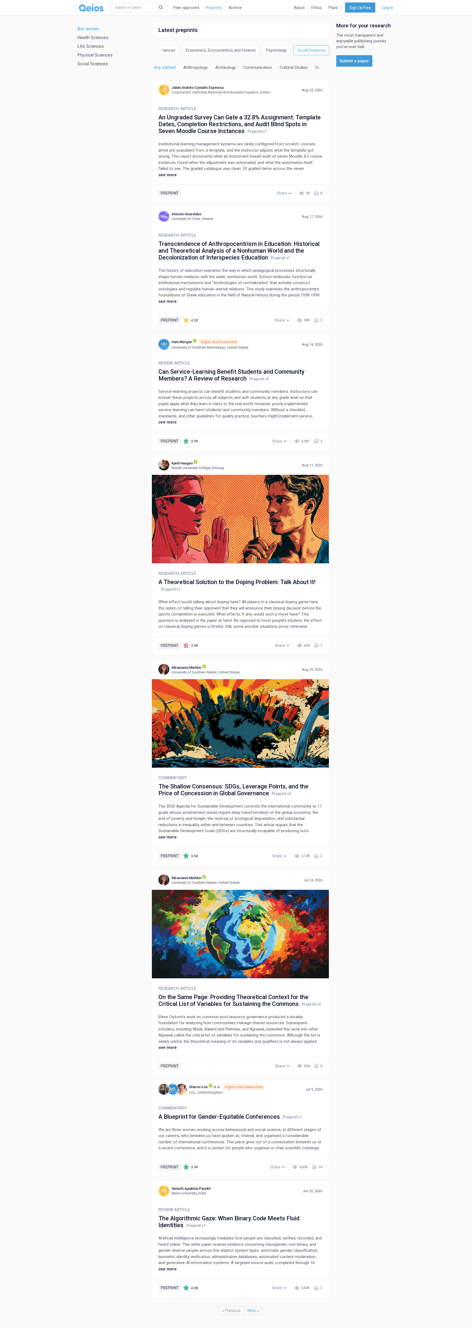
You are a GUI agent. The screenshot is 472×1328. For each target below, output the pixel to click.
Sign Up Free (360, 7)
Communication (257, 67)
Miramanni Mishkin (186, 668)
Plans (333, 7)
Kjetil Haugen (182, 463)
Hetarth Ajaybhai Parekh (191, 1188)
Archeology (225, 67)
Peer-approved (186, 7)
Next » (253, 1310)
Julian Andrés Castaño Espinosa (197, 88)
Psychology (276, 50)
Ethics (316, 7)
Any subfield (165, 67)
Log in (387, 7)
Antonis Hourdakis (186, 214)
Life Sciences (90, 46)
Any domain (88, 28)
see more (167, 174)
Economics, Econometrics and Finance (221, 50)
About (299, 7)
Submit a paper (354, 60)
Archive (235, 7)
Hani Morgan (182, 342)
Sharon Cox (198, 1087)
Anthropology (195, 67)
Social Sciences (92, 63)
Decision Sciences (159, 50)
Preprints (214, 7)
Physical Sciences (95, 55)
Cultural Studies (294, 67)
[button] (284, 193)
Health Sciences (92, 37)
